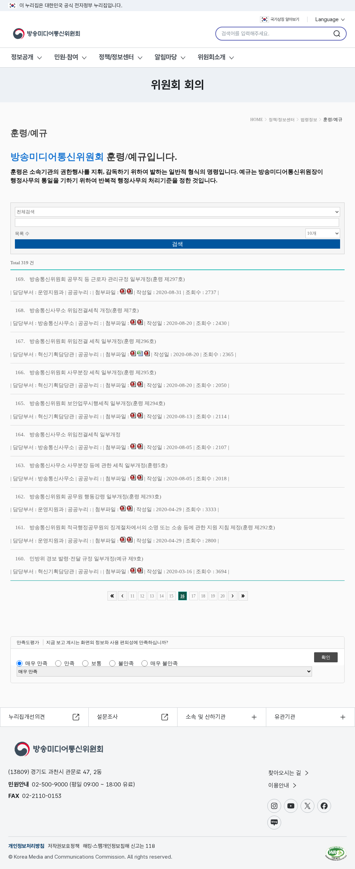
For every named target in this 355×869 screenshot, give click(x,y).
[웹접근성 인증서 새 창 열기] (336, 850)
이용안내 (279, 785)
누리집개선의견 (27, 716)
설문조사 (107, 716)
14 (161, 596)
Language (327, 19)
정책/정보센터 (116, 57)
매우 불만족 (164, 663)
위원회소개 (211, 57)
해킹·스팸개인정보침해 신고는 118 (119, 846)
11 (132, 596)
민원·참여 (66, 57)
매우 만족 (36, 663)
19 (213, 596)
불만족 (126, 663)
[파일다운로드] (122, 292)
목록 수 (22, 233)
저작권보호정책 (63, 846)
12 (142, 596)
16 (182, 596)
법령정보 (309, 119)
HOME (256, 119)
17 (193, 596)
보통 (96, 663)
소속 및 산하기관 (206, 716)
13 (152, 596)
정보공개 (22, 57)
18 (203, 596)
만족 (69, 663)
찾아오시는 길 (285, 772)
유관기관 (285, 716)
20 (222, 596)
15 (171, 596)
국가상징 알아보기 (284, 19)
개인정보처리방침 (26, 846)
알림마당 (166, 57)
